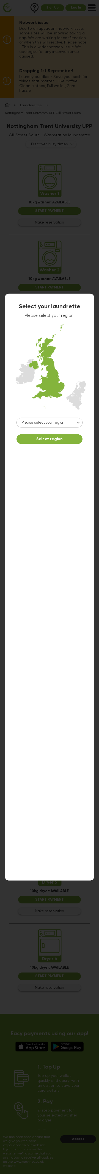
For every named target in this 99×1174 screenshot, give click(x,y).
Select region (49, 439)
